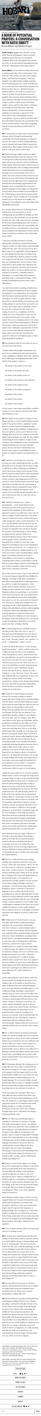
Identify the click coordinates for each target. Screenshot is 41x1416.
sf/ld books (20, 1387)
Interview (15, 33)
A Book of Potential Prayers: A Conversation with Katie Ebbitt (20, 39)
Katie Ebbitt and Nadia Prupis (17, 46)
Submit (20, 1397)
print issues (20, 1382)
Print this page (20, 1368)
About (20, 1402)
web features (20, 1378)
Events (20, 1392)
